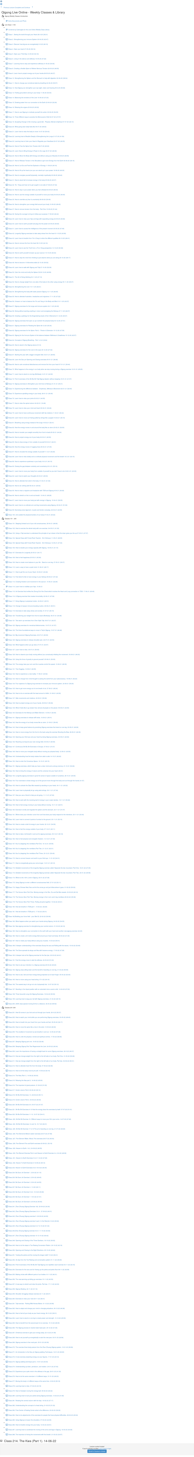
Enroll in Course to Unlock (97, 1451)
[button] (1, 2)
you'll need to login (105, 1448)
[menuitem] (1, 5)
